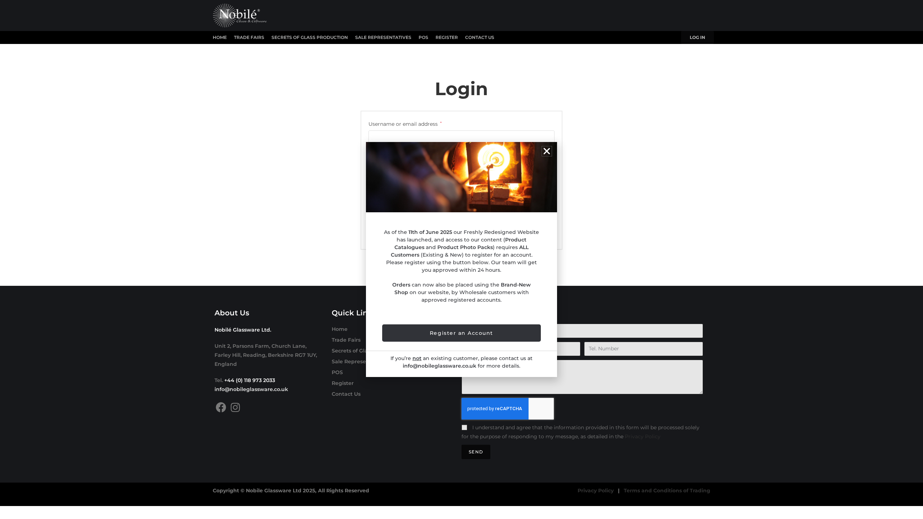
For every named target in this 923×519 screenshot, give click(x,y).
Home (220, 37)
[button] (546, 151)
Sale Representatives (383, 37)
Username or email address (405, 123)
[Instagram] (235, 407)
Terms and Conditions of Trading (667, 490)
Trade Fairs (249, 37)
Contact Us (479, 37)
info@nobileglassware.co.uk (251, 389)
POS (423, 37)
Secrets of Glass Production (309, 37)
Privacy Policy (643, 436)
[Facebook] (221, 407)
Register (447, 37)
